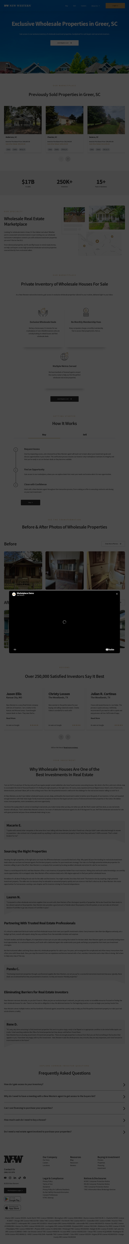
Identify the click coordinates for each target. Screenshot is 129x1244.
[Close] (117, 594)
